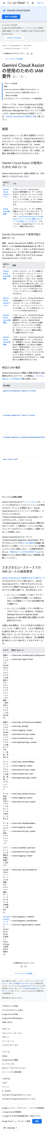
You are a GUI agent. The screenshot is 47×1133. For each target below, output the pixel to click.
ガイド (25, 48)
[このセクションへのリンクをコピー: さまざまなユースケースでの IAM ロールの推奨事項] (34, 571)
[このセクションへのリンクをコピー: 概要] (10, 129)
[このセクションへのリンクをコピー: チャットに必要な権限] (24, 497)
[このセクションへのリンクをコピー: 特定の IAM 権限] (22, 367)
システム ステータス (10, 1045)
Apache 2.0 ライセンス (30, 986)
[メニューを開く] (4, 3)
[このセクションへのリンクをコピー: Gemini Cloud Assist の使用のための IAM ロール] (29, 167)
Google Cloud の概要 (10, 1060)
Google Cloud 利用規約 (12, 1112)
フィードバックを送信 (14, 59)
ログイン (40, 3)
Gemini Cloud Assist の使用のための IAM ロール (23, 578)
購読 (37, 1121)
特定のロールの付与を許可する (24, 552)
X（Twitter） (7, 1091)
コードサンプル (8, 1064)
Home (4, 45)
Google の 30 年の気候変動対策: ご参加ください (22, 1116)
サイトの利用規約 (37, 1108)
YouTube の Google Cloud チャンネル (16, 1095)
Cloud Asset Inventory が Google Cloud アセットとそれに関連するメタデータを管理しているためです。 (28, 218)
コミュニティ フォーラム (12, 1033)
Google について (8, 1108)
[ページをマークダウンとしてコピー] (22, 77)
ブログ (4, 1083)
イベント (5, 1087)
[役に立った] (28, 53)
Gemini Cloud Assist (18, 10)
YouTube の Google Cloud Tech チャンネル (18, 1099)
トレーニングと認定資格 (11, 1072)
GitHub (4, 1056)
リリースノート (8, 1041)
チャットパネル (29, 502)
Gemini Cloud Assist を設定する (20, 116)
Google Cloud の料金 (10, 1014)
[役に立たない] (31, 53)
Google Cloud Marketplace (12, 1018)
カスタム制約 (28, 543)
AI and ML (27, 45)
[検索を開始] (27, 2)
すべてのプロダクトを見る (12, 1010)
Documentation (15, 45)
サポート (5, 1037)
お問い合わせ (7, 1022)
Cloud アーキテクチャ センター (14, 1068)
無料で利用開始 (11, 17)
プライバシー (22, 1108)
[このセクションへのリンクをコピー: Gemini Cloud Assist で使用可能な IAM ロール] (17, 238)
